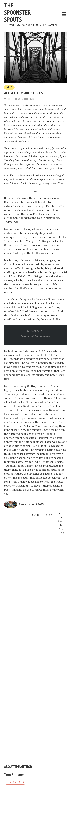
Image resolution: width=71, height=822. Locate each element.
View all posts (17, 782)
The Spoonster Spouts (17, 12)
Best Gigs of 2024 (41, 515)
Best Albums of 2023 (31, 504)
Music (9, 87)
